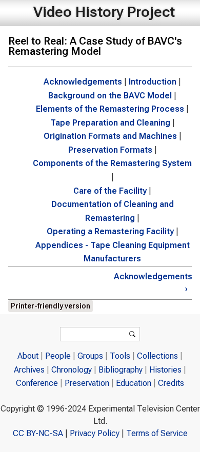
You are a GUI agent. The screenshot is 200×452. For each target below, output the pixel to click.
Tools (120, 356)
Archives (29, 370)
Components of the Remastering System (112, 163)
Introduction (152, 82)
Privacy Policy (94, 433)
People (58, 356)
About (27, 356)
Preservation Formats (110, 150)
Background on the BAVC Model (110, 95)
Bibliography (120, 370)
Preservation (87, 383)
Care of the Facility (110, 191)
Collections (157, 356)
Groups (90, 356)
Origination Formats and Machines (110, 136)
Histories (165, 370)
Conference (37, 383)
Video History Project (104, 12)
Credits (171, 383)
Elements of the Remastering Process (110, 109)
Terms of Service (157, 433)
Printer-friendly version (50, 306)
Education (133, 383)
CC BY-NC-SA (38, 433)
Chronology (71, 370)
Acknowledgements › (151, 283)
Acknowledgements (83, 82)
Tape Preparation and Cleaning (110, 123)
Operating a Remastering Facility (110, 231)
